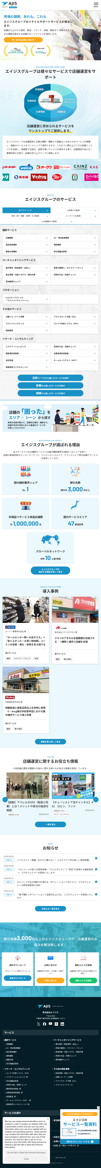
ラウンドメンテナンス (15, 323)
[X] (38, 1024)
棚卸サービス (10, 1040)
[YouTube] (50, 1024)
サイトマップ (60, 1157)
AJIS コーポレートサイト (65, 1145)
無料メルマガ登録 (83, 980)
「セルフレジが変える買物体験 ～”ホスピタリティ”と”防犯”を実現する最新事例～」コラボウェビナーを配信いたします (49, 871)
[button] (5, 799)
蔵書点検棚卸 (11, 251)
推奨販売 (9, 330)
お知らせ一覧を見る (50, 908)
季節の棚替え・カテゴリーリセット (68, 267)
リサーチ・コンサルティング (17, 1068)
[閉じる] (98, 1107)
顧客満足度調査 (12, 353)
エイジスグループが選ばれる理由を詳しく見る (50, 570)
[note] (56, 1024)
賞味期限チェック (13, 281)
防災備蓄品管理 (60, 251)
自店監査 (9, 360)
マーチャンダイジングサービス (67, 1040)
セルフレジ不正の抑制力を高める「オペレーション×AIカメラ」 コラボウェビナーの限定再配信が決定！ (48, 883)
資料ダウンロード (18, 978)
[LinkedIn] (62, 1024)
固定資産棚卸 (11, 244)
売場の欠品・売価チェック (65, 274)
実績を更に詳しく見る (50, 741)
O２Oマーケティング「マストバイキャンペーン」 (18, 299)
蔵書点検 (9, 1059)
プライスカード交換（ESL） (65, 316)
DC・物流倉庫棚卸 (61, 237)
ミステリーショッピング (16, 346)
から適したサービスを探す (50, 378)
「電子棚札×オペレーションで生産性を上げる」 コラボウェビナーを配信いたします (49, 896)
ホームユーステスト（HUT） (66, 360)
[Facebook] (44, 1024)
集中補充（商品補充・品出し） (19, 267)
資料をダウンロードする (78, 1141)
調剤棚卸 (57, 244)
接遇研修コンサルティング (17, 367)
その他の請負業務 (61, 1068)
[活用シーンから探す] (50, 405)
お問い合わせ (50, 980)
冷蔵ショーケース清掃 (15, 316)
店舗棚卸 (9, 237)
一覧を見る (50, 824)
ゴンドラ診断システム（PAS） (66, 323)
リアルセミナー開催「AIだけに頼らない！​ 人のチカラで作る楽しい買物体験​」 (48, 860)
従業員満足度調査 (61, 353)
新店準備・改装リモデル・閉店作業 (20, 274)
